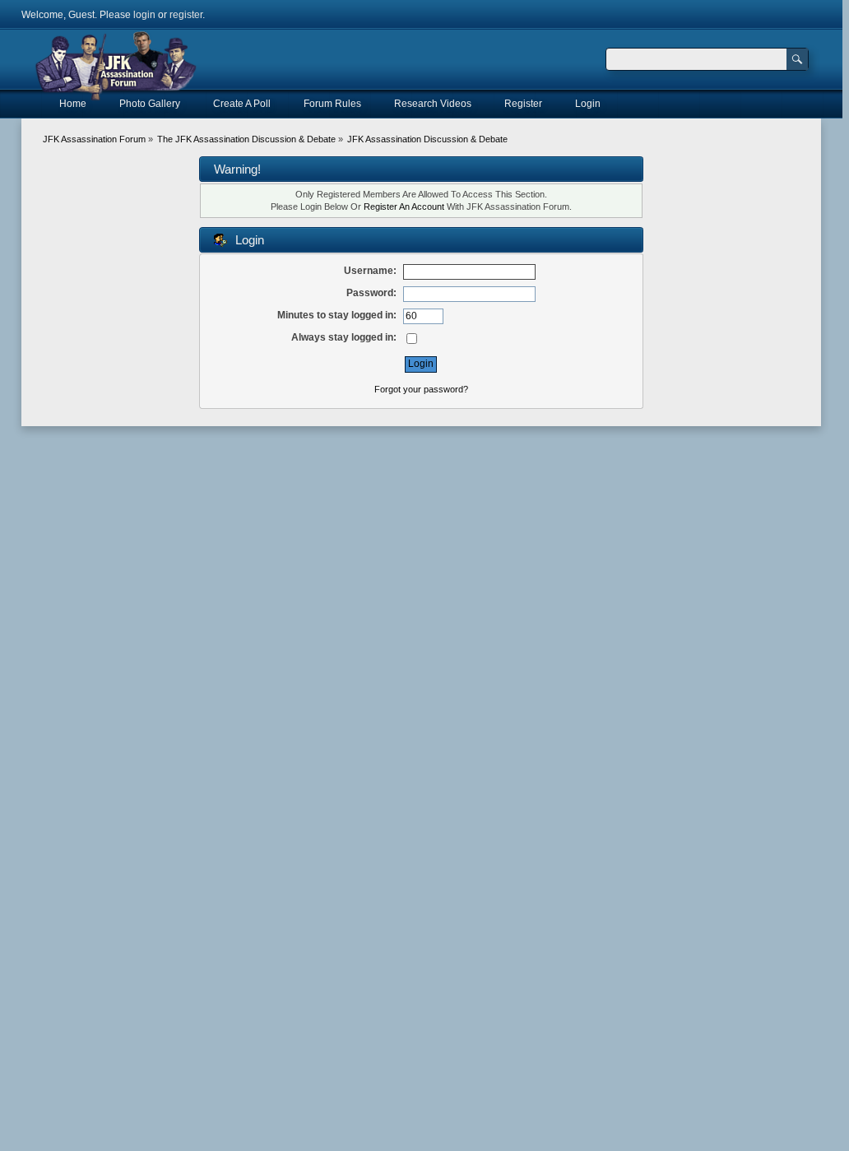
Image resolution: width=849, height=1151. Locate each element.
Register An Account (404, 206)
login (144, 15)
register (185, 15)
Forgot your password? (421, 389)
